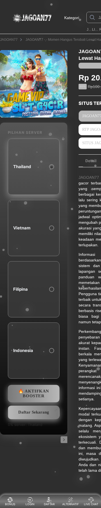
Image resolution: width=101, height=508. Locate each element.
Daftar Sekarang (33, 412)
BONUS (10, 504)
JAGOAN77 (89, 29)
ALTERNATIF (70, 504)
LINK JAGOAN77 (95, 29)
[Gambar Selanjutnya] (64, 439)
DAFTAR (49, 504)
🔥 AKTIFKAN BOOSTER (33, 393)
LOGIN (30, 504)
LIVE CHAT (91, 504)
